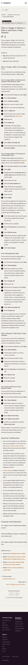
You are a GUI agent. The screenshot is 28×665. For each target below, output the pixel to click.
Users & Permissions (8, 16)
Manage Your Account (14, 14)
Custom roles (6, 470)
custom (22, 160)
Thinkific (3, 14)
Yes (11, 594)
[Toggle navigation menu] (25, 3)
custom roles (18, 116)
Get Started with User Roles (17, 553)
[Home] (6, 3)
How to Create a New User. (13, 446)
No (16, 594)
